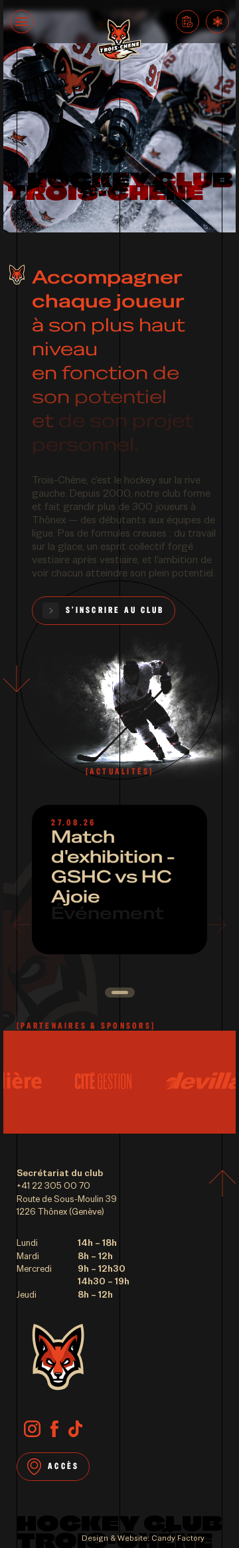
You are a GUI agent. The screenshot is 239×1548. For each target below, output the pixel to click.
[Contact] (187, 21)
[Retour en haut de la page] (222, 1185)
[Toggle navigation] (21, 21)
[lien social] (32, 1430)
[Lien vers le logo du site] (119, 41)
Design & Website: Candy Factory (143, 1538)
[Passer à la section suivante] (16, 677)
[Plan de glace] (217, 21)
